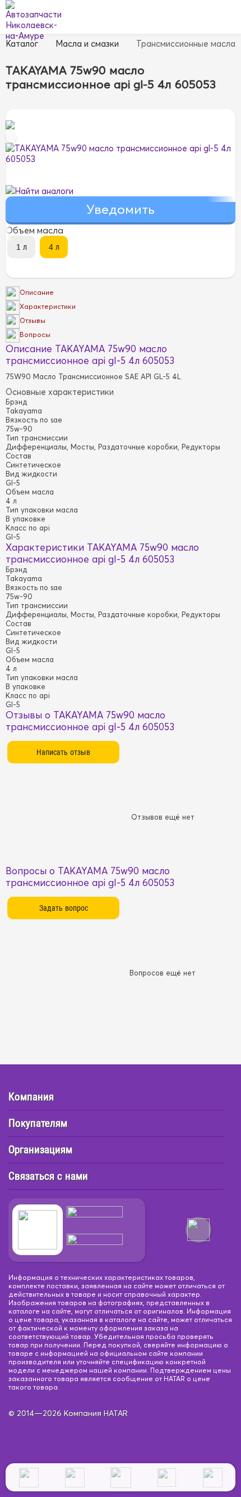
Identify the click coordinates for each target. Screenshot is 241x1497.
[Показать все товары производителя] (10, 126)
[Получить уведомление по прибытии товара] (120, 210)
